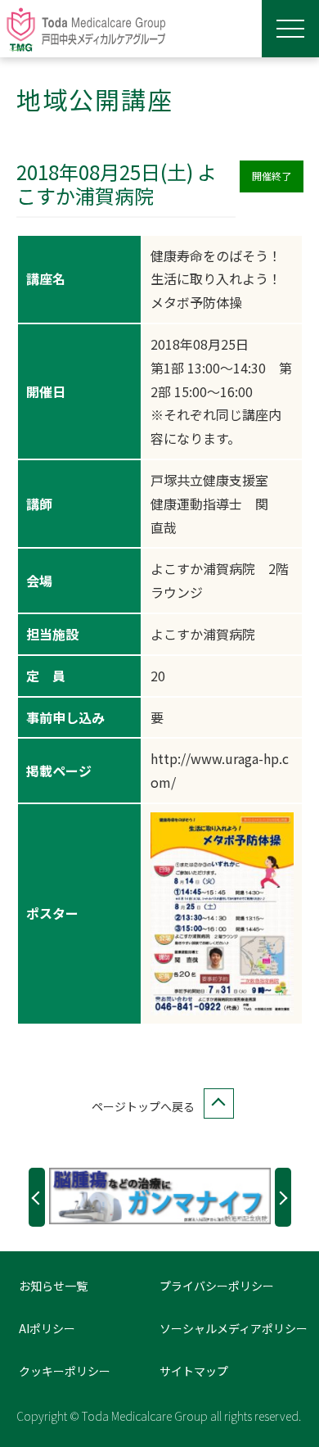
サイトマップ (194, 1371)
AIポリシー (47, 1328)
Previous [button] (37, 1197)
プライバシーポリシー (217, 1285)
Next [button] (283, 1197)
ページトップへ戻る (143, 1106)
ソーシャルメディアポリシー (234, 1328)
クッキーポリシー (64, 1371)
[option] (160, 1196)
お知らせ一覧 (53, 1285)
